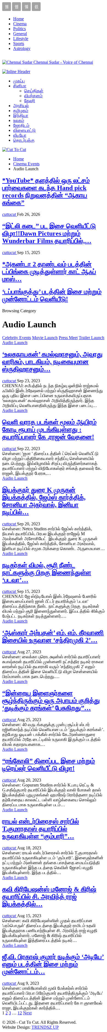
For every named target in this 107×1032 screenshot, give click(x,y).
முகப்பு (19, 81)
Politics (19, 28)
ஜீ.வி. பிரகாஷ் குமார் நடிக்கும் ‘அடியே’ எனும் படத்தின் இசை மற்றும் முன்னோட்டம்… (53, 964)
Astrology (21, 48)
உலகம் (18, 120)
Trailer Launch (91, 337)
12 (20, 1013)
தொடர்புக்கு (24, 140)
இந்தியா (20, 115)
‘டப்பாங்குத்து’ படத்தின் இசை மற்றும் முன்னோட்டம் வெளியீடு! (52, 295)
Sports (18, 43)
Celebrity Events (16, 337)
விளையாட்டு (24, 130)
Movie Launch (45, 337)
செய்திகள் (33, 90)
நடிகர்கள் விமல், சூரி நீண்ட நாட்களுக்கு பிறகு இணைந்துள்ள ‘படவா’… (46, 573)
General (20, 33)
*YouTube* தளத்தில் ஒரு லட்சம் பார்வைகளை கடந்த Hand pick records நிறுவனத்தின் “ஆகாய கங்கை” (46, 191)
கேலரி (29, 100)
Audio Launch (14, 342)
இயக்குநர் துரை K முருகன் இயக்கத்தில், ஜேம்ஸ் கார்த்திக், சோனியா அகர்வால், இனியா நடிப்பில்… (44, 501)
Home (18, 18)
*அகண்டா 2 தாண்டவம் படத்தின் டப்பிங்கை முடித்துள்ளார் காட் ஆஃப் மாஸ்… (49, 272)
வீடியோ (19, 135)
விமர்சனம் (33, 95)
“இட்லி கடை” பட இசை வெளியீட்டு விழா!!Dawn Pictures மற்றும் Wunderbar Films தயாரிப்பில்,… (49, 233)
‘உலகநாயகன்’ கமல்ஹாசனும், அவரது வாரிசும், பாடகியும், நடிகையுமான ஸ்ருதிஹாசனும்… (52, 362)
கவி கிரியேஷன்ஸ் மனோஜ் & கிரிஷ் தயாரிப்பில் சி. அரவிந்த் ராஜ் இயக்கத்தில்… (49, 897)
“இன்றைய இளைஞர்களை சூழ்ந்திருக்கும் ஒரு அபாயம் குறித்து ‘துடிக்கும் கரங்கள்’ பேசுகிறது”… (51, 701)
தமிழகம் (20, 110)
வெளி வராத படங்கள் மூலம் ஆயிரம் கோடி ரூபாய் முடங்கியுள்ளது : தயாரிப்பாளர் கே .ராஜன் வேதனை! (49, 429)
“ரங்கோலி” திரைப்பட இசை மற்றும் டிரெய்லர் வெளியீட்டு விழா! (48, 764)
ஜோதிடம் (21, 125)
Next (27, 1013)
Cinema (20, 23)
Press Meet (68, 337)
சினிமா (19, 85)
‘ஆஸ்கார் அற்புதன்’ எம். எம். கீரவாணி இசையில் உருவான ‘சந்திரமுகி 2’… (53, 636)
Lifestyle (20, 38)
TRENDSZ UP (45, 1027)
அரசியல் (21, 105)
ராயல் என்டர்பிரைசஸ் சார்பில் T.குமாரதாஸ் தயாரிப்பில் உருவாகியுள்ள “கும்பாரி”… (40, 829)
